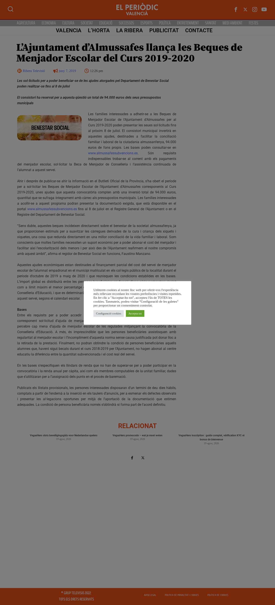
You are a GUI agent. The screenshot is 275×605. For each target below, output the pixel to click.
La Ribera (129, 30)
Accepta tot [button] (135, 313)
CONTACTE (199, 30)
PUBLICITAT (164, 30)
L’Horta (99, 30)
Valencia (68, 30)
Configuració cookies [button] (108, 313)
